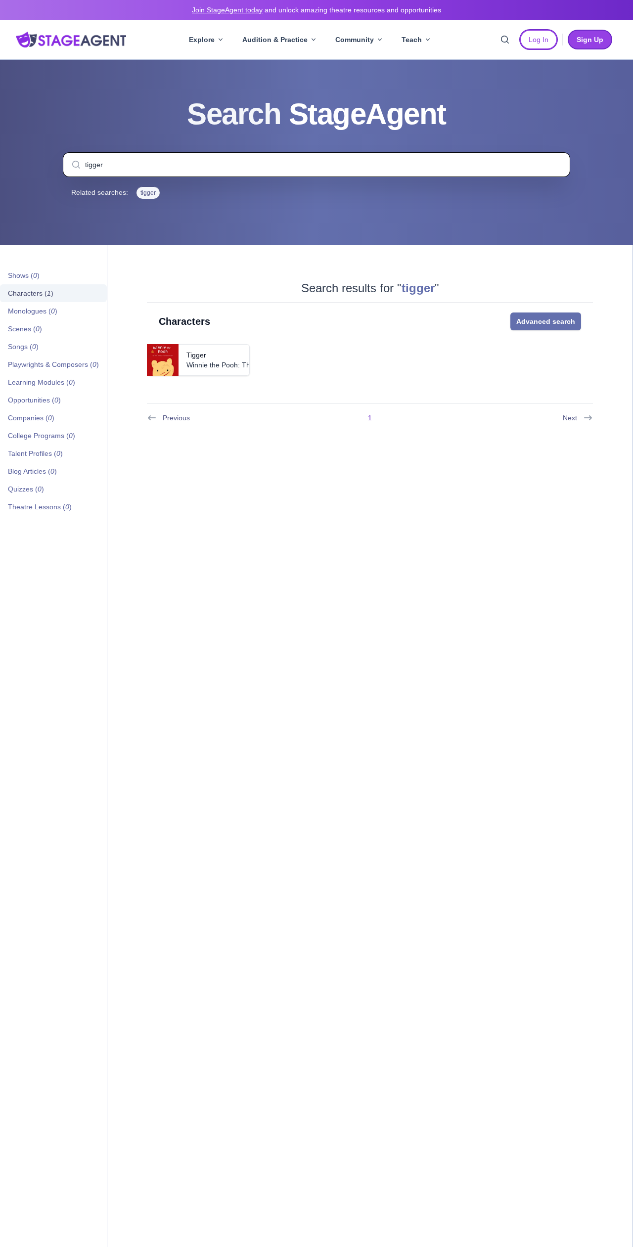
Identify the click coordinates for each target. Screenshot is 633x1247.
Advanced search (545, 321)
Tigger (196, 355)
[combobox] (316, 165)
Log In (538, 40)
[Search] (505, 39)
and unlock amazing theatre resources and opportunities (316, 10)
